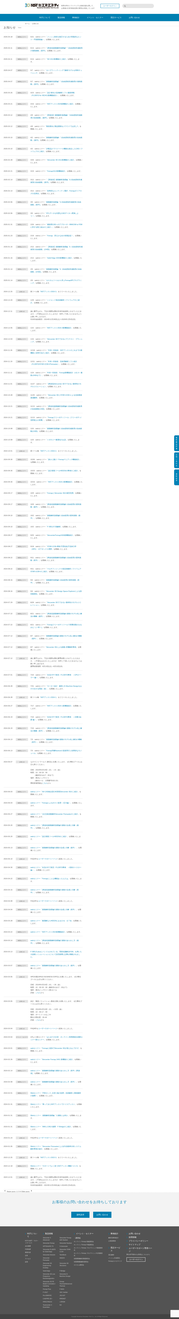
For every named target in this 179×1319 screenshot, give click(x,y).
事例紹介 (114, 1234)
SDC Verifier (64, 1292)
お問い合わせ (102, 1215)
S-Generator (64, 1246)
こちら (44, 783)
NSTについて (32, 1235)
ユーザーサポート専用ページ (140, 1249)
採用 (26, 1262)
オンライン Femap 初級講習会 (84, 1241)
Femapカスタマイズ (115, 1261)
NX (61, 1305)
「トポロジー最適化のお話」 (56, 440)
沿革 (26, 1255)
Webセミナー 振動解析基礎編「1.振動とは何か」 (50, 1115)
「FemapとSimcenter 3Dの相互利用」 (60, 493)
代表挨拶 (28, 1249)
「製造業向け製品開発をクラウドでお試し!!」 (62, 126)
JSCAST (62, 1295)
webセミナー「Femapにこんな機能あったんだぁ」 (50, 879)
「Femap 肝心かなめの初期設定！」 (60, 236)
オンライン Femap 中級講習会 (84, 1245)
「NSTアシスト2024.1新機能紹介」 (59, 706)
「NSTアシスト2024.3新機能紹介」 (59, 328)
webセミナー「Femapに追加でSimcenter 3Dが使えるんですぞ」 (55, 1048)
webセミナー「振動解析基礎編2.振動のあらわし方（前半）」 (54, 1082)
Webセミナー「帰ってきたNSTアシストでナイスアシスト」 (53, 1104)
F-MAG (62, 1289)
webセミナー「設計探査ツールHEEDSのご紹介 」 (49, 836)
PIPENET (63, 1299)
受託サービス (115, 1249)
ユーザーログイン (136, 1259)
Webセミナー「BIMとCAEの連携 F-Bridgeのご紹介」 (51, 1127)
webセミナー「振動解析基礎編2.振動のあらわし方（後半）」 (54, 965)
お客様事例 (112, 1241)
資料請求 (80, 1215)
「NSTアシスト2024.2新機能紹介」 (60, 482)
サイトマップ (134, 1245)
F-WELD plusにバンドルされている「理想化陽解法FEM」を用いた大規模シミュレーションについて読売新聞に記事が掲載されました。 (56, 954)
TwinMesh (63, 1255)
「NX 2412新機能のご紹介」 (57, 59)
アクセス (28, 1259)
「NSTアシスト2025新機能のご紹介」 (60, 104)
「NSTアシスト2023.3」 (48, 1157)
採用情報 (133, 1237)
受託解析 (111, 1255)
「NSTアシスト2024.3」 (48, 291)
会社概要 (28, 1246)
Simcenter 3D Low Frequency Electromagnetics (49, 1276)
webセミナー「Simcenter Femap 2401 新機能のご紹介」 (52, 1059)
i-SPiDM (62, 1302)
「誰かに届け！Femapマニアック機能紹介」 (64, 459)
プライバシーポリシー (138, 1241)
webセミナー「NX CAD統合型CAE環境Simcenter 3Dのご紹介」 (54, 792)
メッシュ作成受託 (114, 1258)
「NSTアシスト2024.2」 (48, 451)
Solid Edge (46, 1271)
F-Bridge (62, 1271)
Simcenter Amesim (49, 1255)
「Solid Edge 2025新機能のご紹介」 (60, 258)
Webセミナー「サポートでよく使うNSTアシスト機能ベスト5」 (54, 1166)
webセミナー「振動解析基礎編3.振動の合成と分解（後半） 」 (54, 848)
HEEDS (62, 1258)
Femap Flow (47, 1289)
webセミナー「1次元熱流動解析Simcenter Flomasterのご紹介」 (55, 814)
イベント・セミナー (85, 1234)
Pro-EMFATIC (47, 1295)
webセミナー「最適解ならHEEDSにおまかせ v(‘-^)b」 (51, 921)
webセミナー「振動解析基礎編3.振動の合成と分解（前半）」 (54, 909)
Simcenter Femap (49, 1243)
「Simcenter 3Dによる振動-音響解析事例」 (61, 647)
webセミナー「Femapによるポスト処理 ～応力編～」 (51, 803)
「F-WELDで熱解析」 (54, 527)
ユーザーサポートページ (47, 859)
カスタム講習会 (79, 1265)
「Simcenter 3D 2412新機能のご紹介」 (61, 160)
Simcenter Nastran (66, 1243)
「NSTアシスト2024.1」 (48, 697)
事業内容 (28, 1252)
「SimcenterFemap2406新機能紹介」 (60, 535)
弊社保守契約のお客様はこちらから (138, 1254)
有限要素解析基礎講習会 (82, 1258)
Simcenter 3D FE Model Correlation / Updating (49, 1284)
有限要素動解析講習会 (81, 1262)
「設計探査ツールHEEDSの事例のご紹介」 (63, 471)
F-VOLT (45, 1292)
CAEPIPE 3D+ (47, 1299)
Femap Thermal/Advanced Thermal (66, 1284)
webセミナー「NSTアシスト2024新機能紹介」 (48, 932)
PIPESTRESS (47, 1302)
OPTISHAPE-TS (48, 1246)
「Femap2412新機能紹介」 (56, 171)
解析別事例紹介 (113, 1238)
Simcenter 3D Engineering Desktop (47, 1265)
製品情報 (49, 1234)
